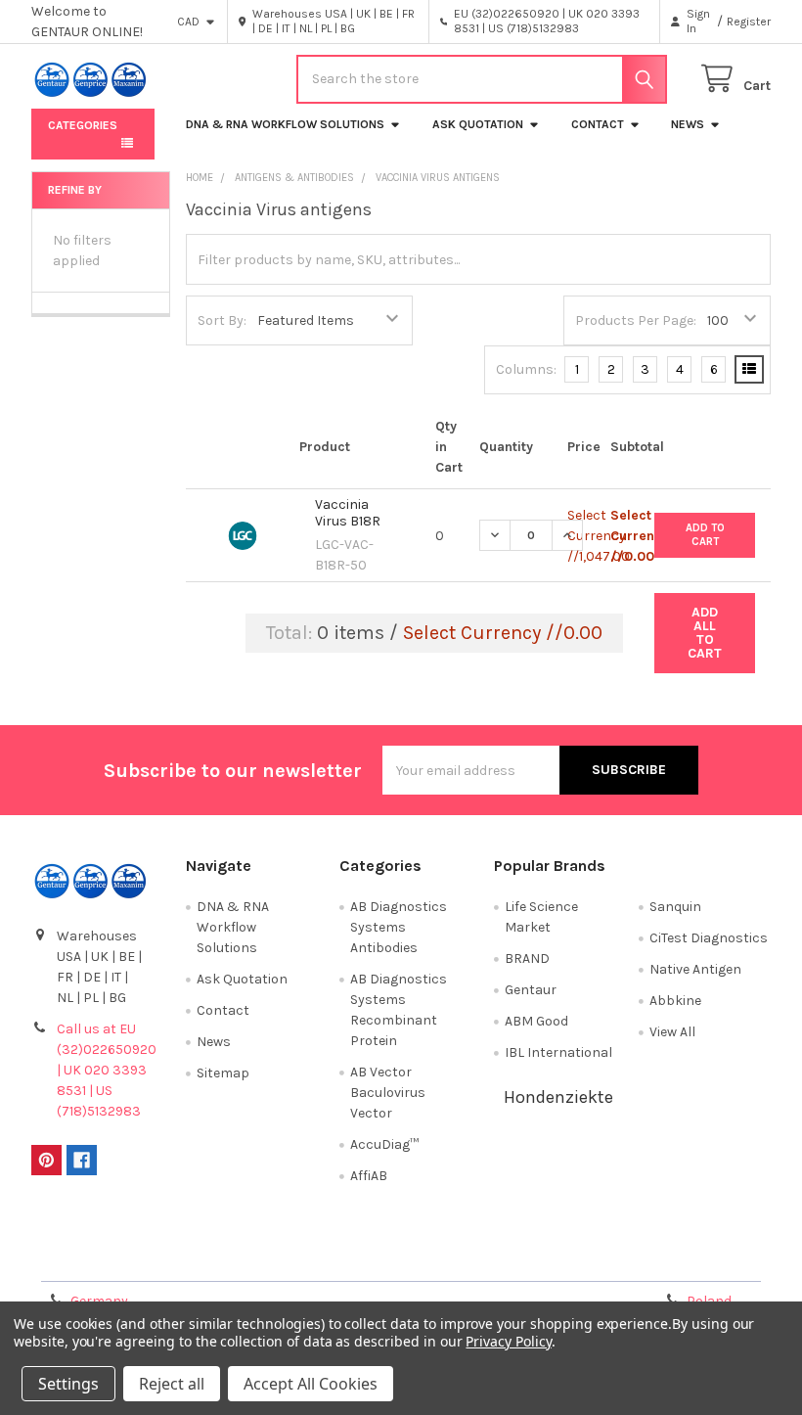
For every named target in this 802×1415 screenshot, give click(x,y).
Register (749, 21)
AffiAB (368, 1175)
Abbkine (675, 1000)
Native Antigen (695, 969)
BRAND (527, 958)
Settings (68, 1383)
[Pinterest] (46, 1160)
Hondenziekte (558, 1097)
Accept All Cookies (311, 1383)
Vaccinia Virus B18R (347, 513)
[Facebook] (82, 1160)
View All (672, 1032)
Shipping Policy (308, 1259)
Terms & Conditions (124, 1259)
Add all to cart (705, 633)
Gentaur (531, 989)
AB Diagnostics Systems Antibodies (398, 927)
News (687, 124)
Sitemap (223, 1073)
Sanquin (675, 906)
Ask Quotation (477, 124)
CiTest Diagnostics (708, 938)
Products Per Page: (635, 320)
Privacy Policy (678, 1259)
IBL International (558, 1052)
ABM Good (536, 1021)
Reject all (171, 1383)
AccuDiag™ (384, 1144)
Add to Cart (705, 535)
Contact (597, 124)
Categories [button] (82, 125)
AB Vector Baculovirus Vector (387, 1092)
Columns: (526, 369)
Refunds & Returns (492, 1259)
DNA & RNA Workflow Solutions (285, 124)
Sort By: (222, 320)
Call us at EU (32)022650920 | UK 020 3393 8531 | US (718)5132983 (106, 1070)
